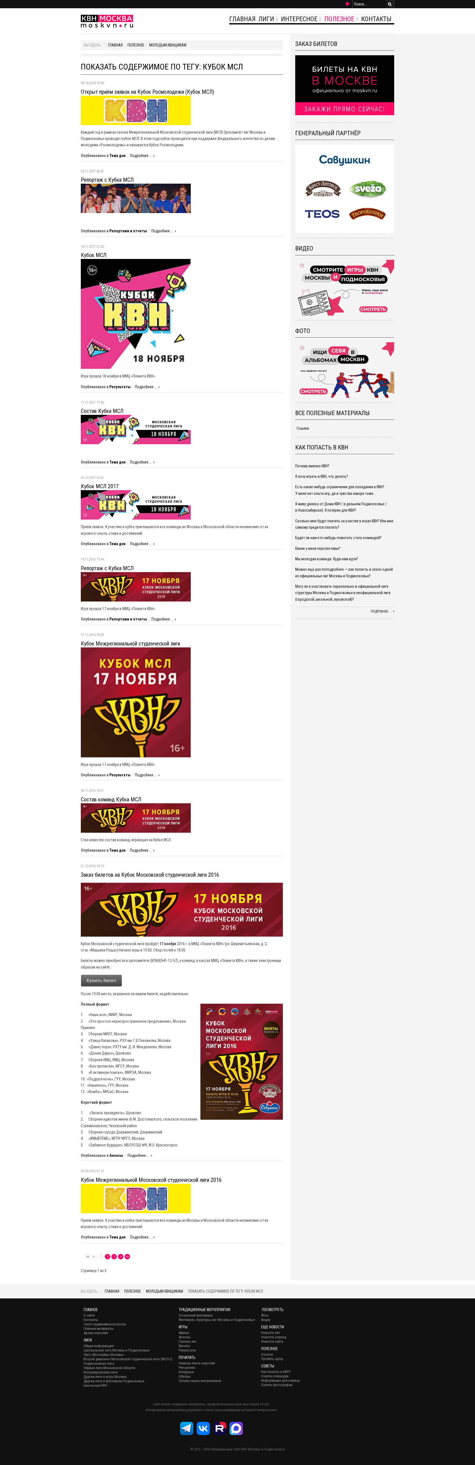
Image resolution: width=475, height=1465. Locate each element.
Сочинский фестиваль (196, 1315)
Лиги (266, 19)
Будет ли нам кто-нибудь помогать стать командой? (338, 538)
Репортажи (187, 1367)
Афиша (184, 1333)
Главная (242, 19)
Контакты (376, 19)
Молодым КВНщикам (167, 45)
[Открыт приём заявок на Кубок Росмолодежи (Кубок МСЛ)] (136, 110)
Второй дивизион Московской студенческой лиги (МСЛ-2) (128, 1359)
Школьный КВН (95, 1385)
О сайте (89, 1315)
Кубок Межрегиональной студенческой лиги (130, 643)
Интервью (186, 1372)
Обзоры (184, 1376)
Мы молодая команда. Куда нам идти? (326, 559)
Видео (265, 1320)
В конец (127, 1256)
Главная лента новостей (197, 1363)
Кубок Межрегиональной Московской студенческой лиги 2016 (151, 1180)
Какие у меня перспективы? (317, 548)
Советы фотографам (276, 1385)
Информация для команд (280, 1380)
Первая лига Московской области (109, 1368)
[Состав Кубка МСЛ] (136, 429)
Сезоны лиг (188, 1341)
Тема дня (117, 155)
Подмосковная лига (99, 1363)
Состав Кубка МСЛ (102, 411)
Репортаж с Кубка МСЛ (107, 179)
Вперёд (120, 1256)
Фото (265, 1315)
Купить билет (101, 980)
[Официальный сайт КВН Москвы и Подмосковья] (107, 21)
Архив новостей (96, 1333)
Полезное (339, 19)
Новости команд (273, 1337)
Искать (390, 4)
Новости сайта (272, 1341)
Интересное (299, 19)
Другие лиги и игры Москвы (105, 1377)
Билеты (184, 1346)
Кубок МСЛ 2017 (100, 486)
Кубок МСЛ (93, 255)
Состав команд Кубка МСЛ (111, 799)
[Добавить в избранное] (347, 3)
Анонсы (116, 1155)
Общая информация (99, 1346)
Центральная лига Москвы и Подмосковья (117, 1350)
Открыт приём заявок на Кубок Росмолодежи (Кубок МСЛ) (147, 92)
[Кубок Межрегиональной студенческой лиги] (136, 702)
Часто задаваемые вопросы (105, 1324)
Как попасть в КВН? (276, 1372)
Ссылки (303, 428)
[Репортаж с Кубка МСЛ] (136, 198)
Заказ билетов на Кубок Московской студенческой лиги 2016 (150, 874)
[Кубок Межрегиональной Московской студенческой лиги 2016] (136, 1198)
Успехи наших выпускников (200, 1381)
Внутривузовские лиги (101, 1372)
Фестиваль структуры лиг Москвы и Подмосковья (217, 1320)
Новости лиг (270, 1333)
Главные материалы (99, 1328)
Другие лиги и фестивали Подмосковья (114, 1381)
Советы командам (275, 1376)
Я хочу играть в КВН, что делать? (321, 476)
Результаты (120, 387)
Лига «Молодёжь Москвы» (104, 1355)
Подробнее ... (141, 155)
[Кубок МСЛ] (136, 313)
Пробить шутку (272, 1359)
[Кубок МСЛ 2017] (136, 504)
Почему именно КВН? (312, 466)
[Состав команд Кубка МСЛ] (136, 817)
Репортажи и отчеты (128, 231)
